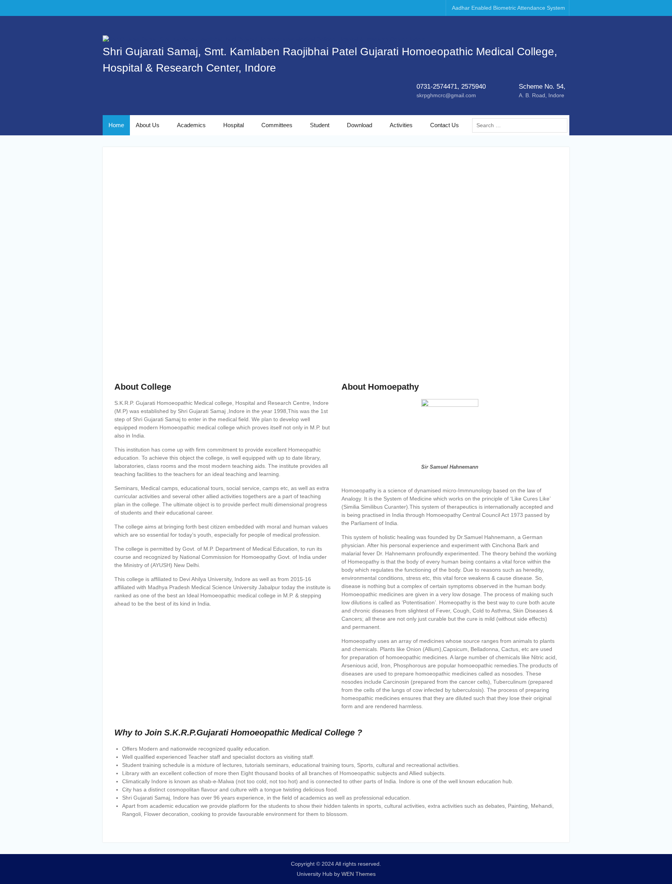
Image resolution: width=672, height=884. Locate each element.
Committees (276, 125)
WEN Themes (358, 874)
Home (116, 125)
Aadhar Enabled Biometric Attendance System (508, 8)
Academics (191, 125)
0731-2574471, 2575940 (451, 86)
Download (359, 125)
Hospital (233, 125)
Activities (401, 125)
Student (319, 125)
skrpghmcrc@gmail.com (446, 95)
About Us (147, 125)
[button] (126, 269)
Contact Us (444, 125)
